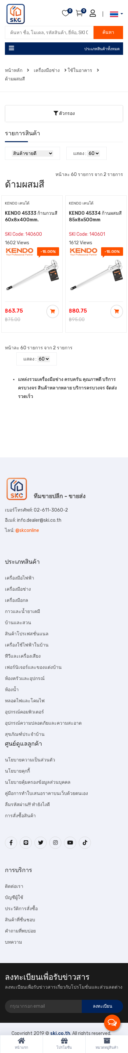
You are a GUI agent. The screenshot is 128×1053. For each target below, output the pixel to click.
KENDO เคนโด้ (17, 203)
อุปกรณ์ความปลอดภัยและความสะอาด (43, 723)
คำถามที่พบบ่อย (20, 931)
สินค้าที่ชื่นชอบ (20, 920)
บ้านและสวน (18, 622)
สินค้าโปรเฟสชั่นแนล (27, 634)
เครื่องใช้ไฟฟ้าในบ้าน (27, 645)
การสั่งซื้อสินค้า (20, 816)
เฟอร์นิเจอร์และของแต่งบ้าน (33, 667)
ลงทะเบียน (102, 1006)
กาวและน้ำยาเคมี (22, 611)
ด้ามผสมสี (15, 79)
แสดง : (79, 153)
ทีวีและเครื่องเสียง (23, 656)
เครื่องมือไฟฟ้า (19, 578)
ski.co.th (60, 1033)
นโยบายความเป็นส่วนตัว (30, 760)
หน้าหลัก (14, 70)
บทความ (13, 942)
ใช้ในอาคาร (80, 70)
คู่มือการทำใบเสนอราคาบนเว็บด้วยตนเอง (46, 793)
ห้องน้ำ (12, 689)
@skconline (27, 530)
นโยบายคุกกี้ (17, 771)
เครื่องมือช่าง (47, 70)
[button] (114, 14)
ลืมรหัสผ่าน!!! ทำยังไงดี (27, 804)
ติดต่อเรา (14, 886)
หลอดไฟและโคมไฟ (25, 701)
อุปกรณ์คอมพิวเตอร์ (24, 712)
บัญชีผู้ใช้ (14, 897)
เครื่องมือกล (16, 600)
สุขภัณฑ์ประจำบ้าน (25, 734)
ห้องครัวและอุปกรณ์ (25, 678)
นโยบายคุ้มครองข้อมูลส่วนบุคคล (38, 782)
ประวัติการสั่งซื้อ (21, 908)
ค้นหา (108, 32)
